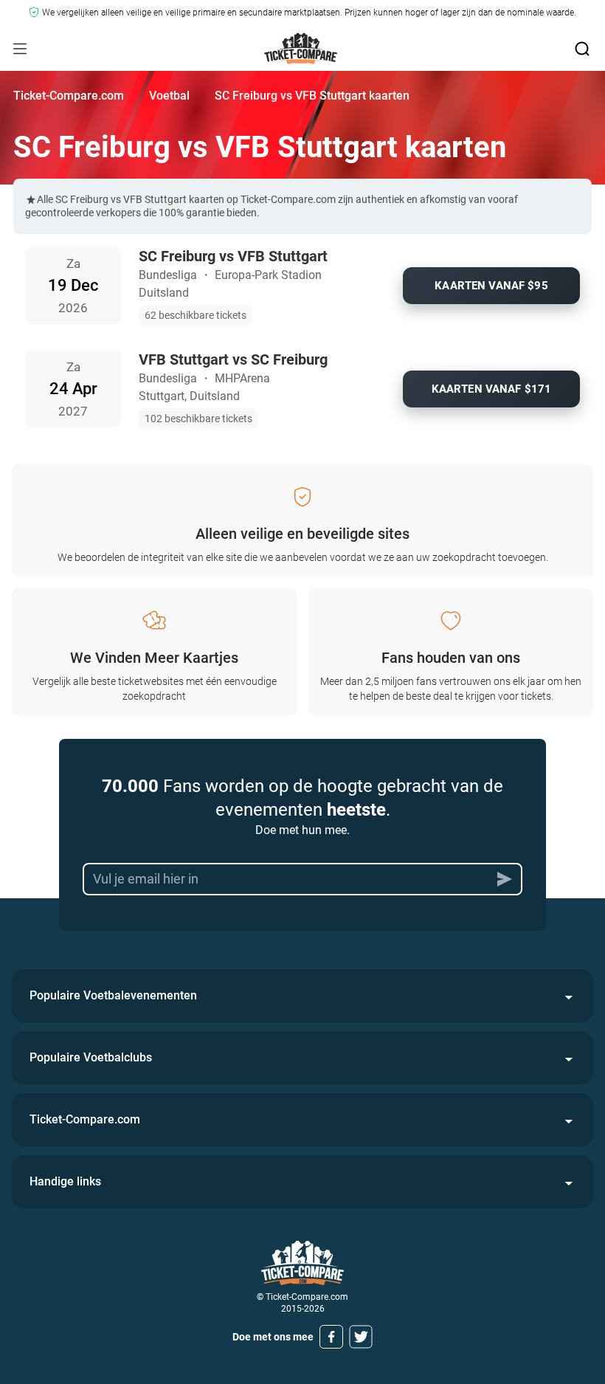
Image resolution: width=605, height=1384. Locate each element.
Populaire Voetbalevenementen (113, 995)
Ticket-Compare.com (68, 96)
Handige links (65, 1181)
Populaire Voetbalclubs (91, 1057)
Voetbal (169, 96)
